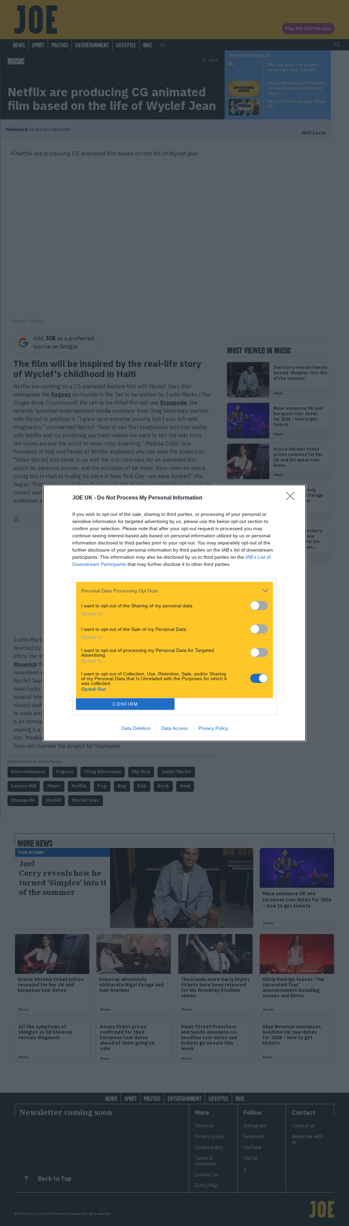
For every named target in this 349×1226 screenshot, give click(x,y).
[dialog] (174, 613)
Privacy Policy (213, 728)
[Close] (292, 498)
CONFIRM (125, 704)
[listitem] (174, 590)
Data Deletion (136, 728)
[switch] (259, 605)
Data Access (174, 728)
